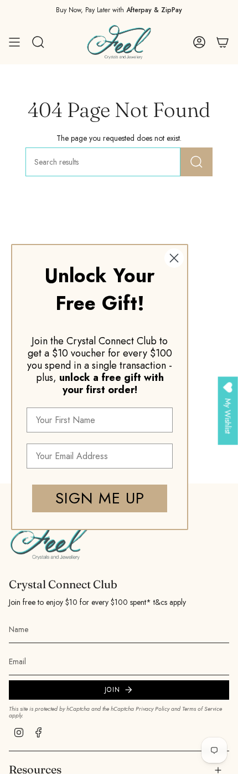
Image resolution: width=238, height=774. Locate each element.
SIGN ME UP (99, 498)
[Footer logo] (50, 538)
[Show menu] (14, 42)
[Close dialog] (174, 258)
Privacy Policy (152, 709)
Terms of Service (202, 709)
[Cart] (222, 42)
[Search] (196, 161)
